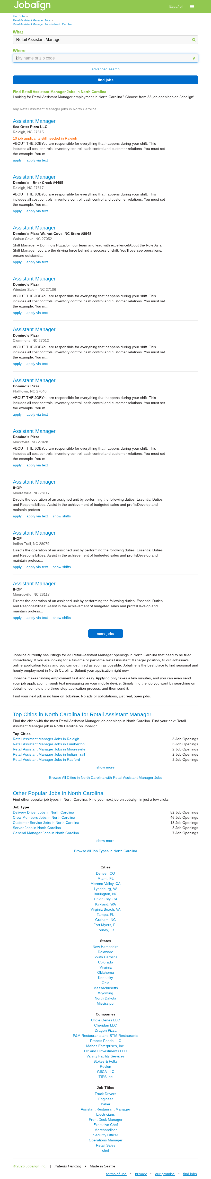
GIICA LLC (105, 1072)
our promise (165, 1174)
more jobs (105, 633)
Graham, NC (105, 920)
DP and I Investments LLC (105, 1051)
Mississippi (105, 1003)
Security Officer (105, 1135)
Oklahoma (105, 972)
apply (17, 160)
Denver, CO (105, 873)
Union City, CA (105, 899)
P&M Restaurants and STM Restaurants (105, 1035)
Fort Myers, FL (105, 925)
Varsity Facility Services (105, 1056)
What (18, 32)
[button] (192, 6)
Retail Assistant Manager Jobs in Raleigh (46, 739)
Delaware (105, 952)
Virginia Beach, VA (105, 909)
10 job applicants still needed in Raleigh (45, 138)
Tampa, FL (105, 914)
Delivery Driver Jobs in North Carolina (43, 812)
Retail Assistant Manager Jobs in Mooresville (49, 749)
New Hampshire (106, 947)
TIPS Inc (105, 1077)
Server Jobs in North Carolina (37, 828)
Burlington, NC (105, 894)
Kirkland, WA (105, 904)
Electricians (105, 1114)
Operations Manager (105, 1140)
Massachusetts (105, 988)
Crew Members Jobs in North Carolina (44, 817)
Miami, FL (106, 878)
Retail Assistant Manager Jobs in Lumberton (49, 744)
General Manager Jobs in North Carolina (46, 833)
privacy (141, 1174)
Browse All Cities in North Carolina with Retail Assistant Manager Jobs (105, 777)
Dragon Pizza (106, 1030)
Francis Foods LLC (105, 1041)
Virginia (106, 967)
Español (175, 6)
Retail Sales (105, 1145)
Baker (105, 1104)
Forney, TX (105, 930)
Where (19, 50)
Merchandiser (105, 1130)
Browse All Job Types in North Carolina (105, 851)
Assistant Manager (34, 121)
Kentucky (105, 978)
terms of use (116, 1174)
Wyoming (105, 993)
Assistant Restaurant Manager (105, 1109)
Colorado (105, 962)
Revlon (105, 1066)
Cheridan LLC (105, 1025)
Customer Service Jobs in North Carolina (46, 823)
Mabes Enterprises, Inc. (105, 1046)
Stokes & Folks (105, 1061)
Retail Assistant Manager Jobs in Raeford (46, 759)
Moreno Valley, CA (105, 884)
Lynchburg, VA (105, 889)
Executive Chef (105, 1125)
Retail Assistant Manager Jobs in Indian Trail (49, 754)
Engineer (105, 1099)
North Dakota (105, 998)
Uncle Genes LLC (105, 1020)
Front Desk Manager (105, 1119)
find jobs (105, 80)
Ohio (105, 983)
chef (105, 1150)
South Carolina (105, 957)
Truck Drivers (105, 1094)
